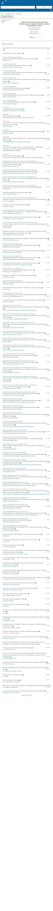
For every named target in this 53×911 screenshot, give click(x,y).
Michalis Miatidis (16, 485)
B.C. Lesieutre (25, 579)
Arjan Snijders (25, 117)
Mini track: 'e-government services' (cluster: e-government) (19, 588)
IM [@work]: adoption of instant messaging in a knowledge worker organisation (25, 238)
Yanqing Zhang (25, 310)
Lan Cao (6, 426)
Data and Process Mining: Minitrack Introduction (16, 65)
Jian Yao (6, 566)
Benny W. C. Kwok (17, 157)
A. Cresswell (7, 595)
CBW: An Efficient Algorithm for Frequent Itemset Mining (18, 102)
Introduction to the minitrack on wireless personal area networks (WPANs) (23, 691)
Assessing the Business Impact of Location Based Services (19, 355)
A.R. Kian (6, 579)
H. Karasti (6, 301)
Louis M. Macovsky (28, 464)
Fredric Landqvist (8, 418)
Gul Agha (6, 676)
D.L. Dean (13, 219)
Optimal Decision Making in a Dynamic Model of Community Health (21, 438)
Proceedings (8, 14)
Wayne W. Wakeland (9, 464)
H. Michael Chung (17, 67)
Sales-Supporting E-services (10, 116)
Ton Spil (6, 600)
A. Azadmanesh (14, 687)
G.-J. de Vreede (7, 194)
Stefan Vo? (15, 166)
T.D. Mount (16, 573)
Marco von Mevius (8, 213)
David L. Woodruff (8, 501)
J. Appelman (21, 234)
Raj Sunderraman (16, 310)
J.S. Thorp (11, 573)
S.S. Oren (10, 566)
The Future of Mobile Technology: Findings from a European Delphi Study (23, 333)
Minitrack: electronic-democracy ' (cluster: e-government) (19, 583)
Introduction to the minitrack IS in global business (17, 648)
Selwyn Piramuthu (8, 67)
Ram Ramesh (27, 142)
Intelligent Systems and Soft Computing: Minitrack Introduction (20, 245)
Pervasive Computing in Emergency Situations (15, 386)
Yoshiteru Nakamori (15, 522)
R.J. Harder (6, 277)
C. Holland (6, 649)
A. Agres (6, 252)
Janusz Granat (7, 508)
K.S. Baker (11, 301)
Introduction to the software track (12, 675)
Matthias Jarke (7, 485)
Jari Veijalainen (24, 319)
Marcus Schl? (23, 485)
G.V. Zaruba (17, 692)
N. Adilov (6, 554)
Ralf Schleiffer (7, 494)
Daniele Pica (7, 395)
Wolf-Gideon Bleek (8, 150)
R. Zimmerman (18, 579)
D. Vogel (19, 671)
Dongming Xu (30, 259)
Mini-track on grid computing (11, 680)
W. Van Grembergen (9, 664)
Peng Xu (19, 426)
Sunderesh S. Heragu (16, 173)
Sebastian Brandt (31, 485)
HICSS (13, 14)
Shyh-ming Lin (13, 182)
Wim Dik (31, 117)
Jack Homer (7, 440)
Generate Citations (7, 16)
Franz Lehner (19, 334)
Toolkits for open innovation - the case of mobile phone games (20, 631)
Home (2, 14)
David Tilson (7, 350)
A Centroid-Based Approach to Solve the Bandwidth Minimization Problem (23, 294)
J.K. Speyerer (7, 620)
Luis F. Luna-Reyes (8, 456)
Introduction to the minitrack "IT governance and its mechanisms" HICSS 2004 (24, 662)
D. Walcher (17, 627)
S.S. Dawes (12, 584)
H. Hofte (11, 240)
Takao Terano (7, 530)
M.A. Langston (15, 682)
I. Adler (15, 566)
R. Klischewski (13, 590)
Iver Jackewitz (17, 150)
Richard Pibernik (17, 213)
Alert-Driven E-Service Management (12, 156)
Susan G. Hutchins (16, 515)
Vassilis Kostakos (8, 388)
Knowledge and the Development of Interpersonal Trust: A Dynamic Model (23, 454)
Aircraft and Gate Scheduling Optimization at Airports (18, 270)
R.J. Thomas (11, 579)
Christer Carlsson (8, 247)
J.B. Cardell (6, 536)
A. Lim (9, 271)
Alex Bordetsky (7, 515)
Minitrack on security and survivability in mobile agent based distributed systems (25, 685)
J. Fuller (12, 633)
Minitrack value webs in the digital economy (15, 604)
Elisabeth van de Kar (9, 117)
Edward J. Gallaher (18, 464)
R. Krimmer (18, 595)
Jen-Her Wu (7, 364)
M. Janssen (13, 595)
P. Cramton (6, 541)
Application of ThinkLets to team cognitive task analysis (18, 275)
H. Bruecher (7, 590)
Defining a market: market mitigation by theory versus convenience (21, 534)
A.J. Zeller (13, 620)
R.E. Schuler (11, 554)
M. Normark (7, 289)
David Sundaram (20, 90)
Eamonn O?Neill (17, 388)
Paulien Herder (18, 117)
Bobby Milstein (13, 440)
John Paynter (12, 90)
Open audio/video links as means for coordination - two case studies (22, 287)
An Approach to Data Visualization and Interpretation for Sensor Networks (23, 72)
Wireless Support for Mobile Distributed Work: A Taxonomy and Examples (23, 340)
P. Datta (6, 658)
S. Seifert (12, 627)
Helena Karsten (8, 372)
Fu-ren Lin (6, 182)
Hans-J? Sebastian (8, 166)
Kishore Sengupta (22, 402)
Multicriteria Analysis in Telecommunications (15, 506)
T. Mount (6, 546)
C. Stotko (17, 633)
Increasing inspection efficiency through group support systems (21, 217)
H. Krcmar (6, 606)
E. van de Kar (15, 234)
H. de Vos (6, 240)
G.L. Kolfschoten (8, 264)
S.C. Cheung (32, 157)
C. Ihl (9, 633)
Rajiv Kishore (14, 142)
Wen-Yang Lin (14, 103)
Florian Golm (36, 494)
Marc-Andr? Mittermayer (10, 97)
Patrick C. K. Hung (8, 126)
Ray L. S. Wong (25, 157)
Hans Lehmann (7, 334)
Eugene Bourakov (34, 515)
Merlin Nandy (7, 83)
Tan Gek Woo (10, 201)
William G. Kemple (25, 515)
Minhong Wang (8, 259)
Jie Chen (6, 573)
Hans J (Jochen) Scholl (9, 471)
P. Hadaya (6, 613)
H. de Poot (16, 240)
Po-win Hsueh (20, 182)
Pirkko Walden (16, 247)
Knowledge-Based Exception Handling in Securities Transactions (20, 257)
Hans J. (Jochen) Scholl (9, 433)
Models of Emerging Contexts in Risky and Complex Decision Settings (22, 282)
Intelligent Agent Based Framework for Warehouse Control (19, 171)
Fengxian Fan (7, 74)
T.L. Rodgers (7, 219)
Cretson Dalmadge (17, 409)
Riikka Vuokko (7, 381)
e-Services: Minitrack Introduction (12, 109)
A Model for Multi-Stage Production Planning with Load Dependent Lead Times (25, 499)
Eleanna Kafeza (39, 157)
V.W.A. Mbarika (12, 658)
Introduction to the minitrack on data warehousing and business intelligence (24, 637)
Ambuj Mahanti (15, 83)
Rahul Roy (14, 449)
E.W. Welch (6, 584)
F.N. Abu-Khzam (8, 682)
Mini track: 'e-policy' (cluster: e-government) (15, 593)
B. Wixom (6, 638)
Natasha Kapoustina (44, 494)
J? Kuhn (14, 334)
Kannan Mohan (21, 110)
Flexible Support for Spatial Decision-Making (15, 88)
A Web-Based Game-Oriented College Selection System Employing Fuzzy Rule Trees (26, 307)
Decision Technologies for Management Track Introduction (19, 58)
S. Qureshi (6, 671)
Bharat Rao (7, 357)
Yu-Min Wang (13, 364)
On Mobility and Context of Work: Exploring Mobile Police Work (20, 393)
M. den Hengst (7, 234)
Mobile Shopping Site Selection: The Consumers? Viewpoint (19, 362)
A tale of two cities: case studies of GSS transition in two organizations (22, 250)
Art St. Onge (33, 173)
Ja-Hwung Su (7, 103)
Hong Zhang (7, 142)
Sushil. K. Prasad (8, 310)
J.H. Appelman (15, 264)
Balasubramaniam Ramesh (10, 110)
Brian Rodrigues (14, 296)
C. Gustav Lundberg (9, 284)
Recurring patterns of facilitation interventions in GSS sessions (20, 263)
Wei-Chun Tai (20, 364)
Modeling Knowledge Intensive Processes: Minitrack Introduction (21, 400)
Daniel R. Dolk (7, 60)
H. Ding (6, 271)
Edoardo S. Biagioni (15, 74)
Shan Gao (6, 90)
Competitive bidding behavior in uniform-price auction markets (20, 539)
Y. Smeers (12, 559)
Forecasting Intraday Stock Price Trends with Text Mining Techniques (22, 95)
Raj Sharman (21, 142)
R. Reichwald (7, 627)
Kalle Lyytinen (14, 350)
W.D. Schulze (18, 554)
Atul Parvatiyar (32, 310)
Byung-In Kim (7, 173)
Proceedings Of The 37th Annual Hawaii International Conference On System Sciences (26, 48)
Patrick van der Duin (19, 327)
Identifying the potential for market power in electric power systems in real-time (25, 577)
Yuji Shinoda (7, 522)
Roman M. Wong (8, 409)
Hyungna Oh (12, 546)
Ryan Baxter (21, 350)
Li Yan (5, 201)
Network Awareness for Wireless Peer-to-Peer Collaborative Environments (23, 513)
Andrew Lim (7, 296)
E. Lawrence (11, 692)
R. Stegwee (11, 600)
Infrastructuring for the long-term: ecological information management (23, 300)
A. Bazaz (11, 206)
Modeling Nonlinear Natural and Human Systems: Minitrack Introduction (23, 431)
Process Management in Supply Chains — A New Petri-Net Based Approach (23, 211)
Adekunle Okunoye (8, 133)
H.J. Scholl (19, 590)
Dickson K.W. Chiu (8, 157)
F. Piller (5, 633)
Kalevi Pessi (15, 418)
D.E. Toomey (24, 554)
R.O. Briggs (14, 194)
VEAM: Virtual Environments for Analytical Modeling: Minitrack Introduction (24, 477)
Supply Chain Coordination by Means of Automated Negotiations (21, 187)
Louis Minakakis (14, 357)
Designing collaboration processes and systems (16, 192)
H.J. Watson (12, 638)
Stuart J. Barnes (8, 341)
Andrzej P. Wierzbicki (16, 508)
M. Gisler (17, 584)
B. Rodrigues (15, 271)
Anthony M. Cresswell (19, 456)
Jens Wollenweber (15, 494)
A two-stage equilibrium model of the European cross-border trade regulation (24, 557)
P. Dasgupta (7, 687)
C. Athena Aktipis (37, 464)
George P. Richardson (20, 433)
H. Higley (12, 277)
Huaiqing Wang (16, 259)
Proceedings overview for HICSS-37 (12, 53)
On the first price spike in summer (12, 545)
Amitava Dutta (7, 449)
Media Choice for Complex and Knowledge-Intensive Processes (20, 407)
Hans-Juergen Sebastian (26, 494)
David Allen (22, 395)
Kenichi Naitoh (15, 530)
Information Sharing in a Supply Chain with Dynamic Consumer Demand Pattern (25, 199)
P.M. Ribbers (12, 649)
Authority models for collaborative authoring (15, 205)
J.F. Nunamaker (19, 219)
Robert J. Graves (26, 173)
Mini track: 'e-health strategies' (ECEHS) (13, 599)
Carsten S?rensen (16, 372)
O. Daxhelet (7, 559)
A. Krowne (6, 206)
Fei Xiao (20, 296)
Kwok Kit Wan (23, 259)
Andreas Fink (7, 188)
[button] (51, 10)
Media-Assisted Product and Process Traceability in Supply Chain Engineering (24, 483)
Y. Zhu (19, 271)
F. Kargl (6, 692)
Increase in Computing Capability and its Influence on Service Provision (22, 131)
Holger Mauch (7, 227)
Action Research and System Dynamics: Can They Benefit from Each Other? (23, 470)
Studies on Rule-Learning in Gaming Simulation (16, 520)
